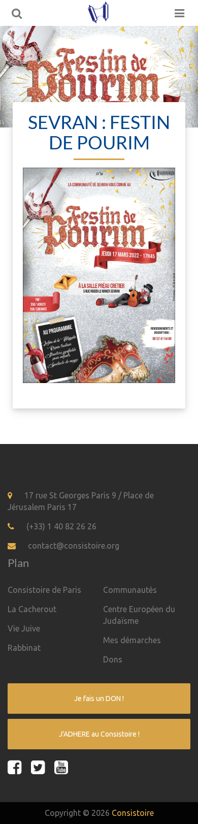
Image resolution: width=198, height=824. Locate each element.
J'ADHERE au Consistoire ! (99, 734)
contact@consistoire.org (73, 545)
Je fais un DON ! (99, 698)
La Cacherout (32, 609)
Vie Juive (24, 628)
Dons (112, 659)
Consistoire (133, 812)
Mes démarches (132, 640)
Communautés (130, 589)
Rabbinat (24, 647)
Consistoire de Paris (44, 589)
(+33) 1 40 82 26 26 (61, 526)
